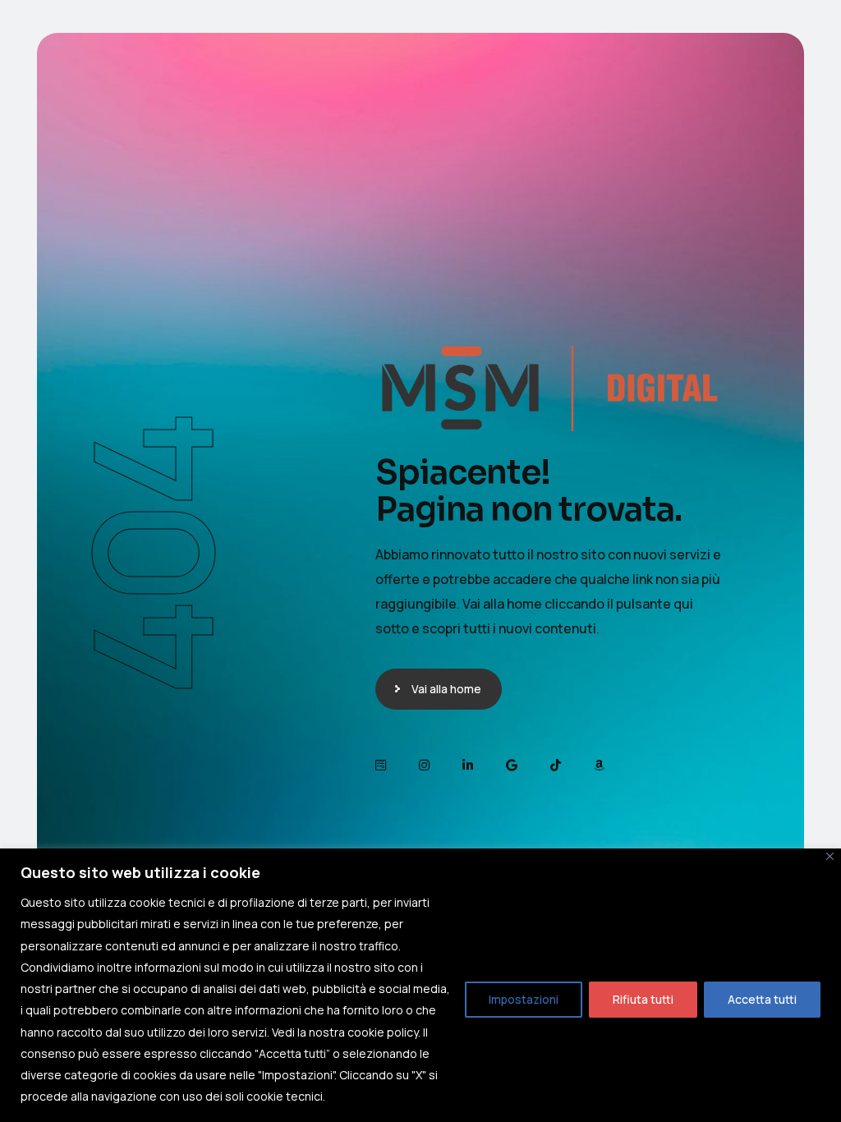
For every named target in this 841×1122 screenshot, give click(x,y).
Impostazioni (523, 999)
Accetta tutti (762, 999)
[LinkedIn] (467, 765)
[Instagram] (424, 765)
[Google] (511, 765)
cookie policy (382, 1032)
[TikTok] (555, 765)
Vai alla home (446, 689)
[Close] (830, 856)
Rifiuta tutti (643, 999)
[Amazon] (599, 765)
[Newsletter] (380, 765)
